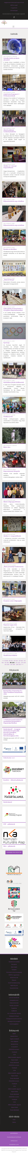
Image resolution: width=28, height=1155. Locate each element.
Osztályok (14, 1052)
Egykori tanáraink (14, 1039)
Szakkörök (14, 1011)
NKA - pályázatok (9, 846)
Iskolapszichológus (14, 1016)
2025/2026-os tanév (14, 1097)
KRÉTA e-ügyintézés (14, 975)
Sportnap (6, 343)
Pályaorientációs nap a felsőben (13, 201)
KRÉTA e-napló (14, 5)
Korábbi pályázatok (14, 852)
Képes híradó (14, 1060)
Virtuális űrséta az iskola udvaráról (11, 59)
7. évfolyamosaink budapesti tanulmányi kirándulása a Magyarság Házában (12, 721)
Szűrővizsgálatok (14, 1024)
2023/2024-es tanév (14, 1065)
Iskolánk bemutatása (14, 961)
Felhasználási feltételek (14, 1137)
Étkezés (14, 980)
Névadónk (14, 964)
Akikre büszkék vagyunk (14, 1057)
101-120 (16, 660)
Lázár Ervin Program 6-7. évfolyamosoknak (11, 95)
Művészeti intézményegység (14, 972)
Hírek (14, 1119)
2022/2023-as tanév (14, 1049)
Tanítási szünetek (14, 1005)
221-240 (23, 662)
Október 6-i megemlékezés (12, 536)
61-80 (6, 660)
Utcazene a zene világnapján (12, 601)
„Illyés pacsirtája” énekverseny (13, 566)
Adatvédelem (14, 1133)
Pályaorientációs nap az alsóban (13, 225)
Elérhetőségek (14, 10)
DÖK (14, 1054)
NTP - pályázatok (9, 824)
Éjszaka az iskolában (10, 249)
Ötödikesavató (8, 416)
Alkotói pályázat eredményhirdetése (9, 131)
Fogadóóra (14, 1008)
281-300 (18, 664)
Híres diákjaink (14, 1041)
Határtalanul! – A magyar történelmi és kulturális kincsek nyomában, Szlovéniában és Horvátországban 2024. (11, 732)
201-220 (17, 662)
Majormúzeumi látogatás (11, 471)
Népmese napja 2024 (10, 625)
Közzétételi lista (14, 988)
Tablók (14, 1033)
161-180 (7, 662)
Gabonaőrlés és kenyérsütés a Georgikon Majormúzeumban (13, 309)
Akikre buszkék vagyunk (14, 1089)
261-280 (12, 664)
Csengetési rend (14, 1000)
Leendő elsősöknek (14, 997)
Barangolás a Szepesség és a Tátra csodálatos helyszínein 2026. (12, 692)
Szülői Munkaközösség (14, 983)
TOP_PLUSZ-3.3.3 (9, 758)
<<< (3, 660)
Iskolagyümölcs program (14, 1021)
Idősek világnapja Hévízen (11, 502)
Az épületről (14, 1046)
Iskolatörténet (14, 1036)
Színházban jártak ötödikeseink (13, 382)
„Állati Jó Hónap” (8, 280)
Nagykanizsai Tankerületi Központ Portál (14, 2)
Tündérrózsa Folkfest (10, 655)
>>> (22, 664)
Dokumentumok (14, 1003)
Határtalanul (7, 802)
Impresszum (14, 1140)
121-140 (21, 660)
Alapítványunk (14, 985)
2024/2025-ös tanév (14, 1081)
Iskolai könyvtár (14, 977)
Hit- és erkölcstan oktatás (14, 1013)
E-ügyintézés (14, 7)
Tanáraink (14, 969)
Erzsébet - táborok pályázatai (13, 780)
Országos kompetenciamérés (14, 1018)
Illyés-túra (6, 447)
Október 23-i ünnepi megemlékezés (10, 166)
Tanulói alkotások (14, 1062)
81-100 (11, 660)
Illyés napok (14, 967)
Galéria (14, 1122)
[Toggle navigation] (13, 26)
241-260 (7, 664)
